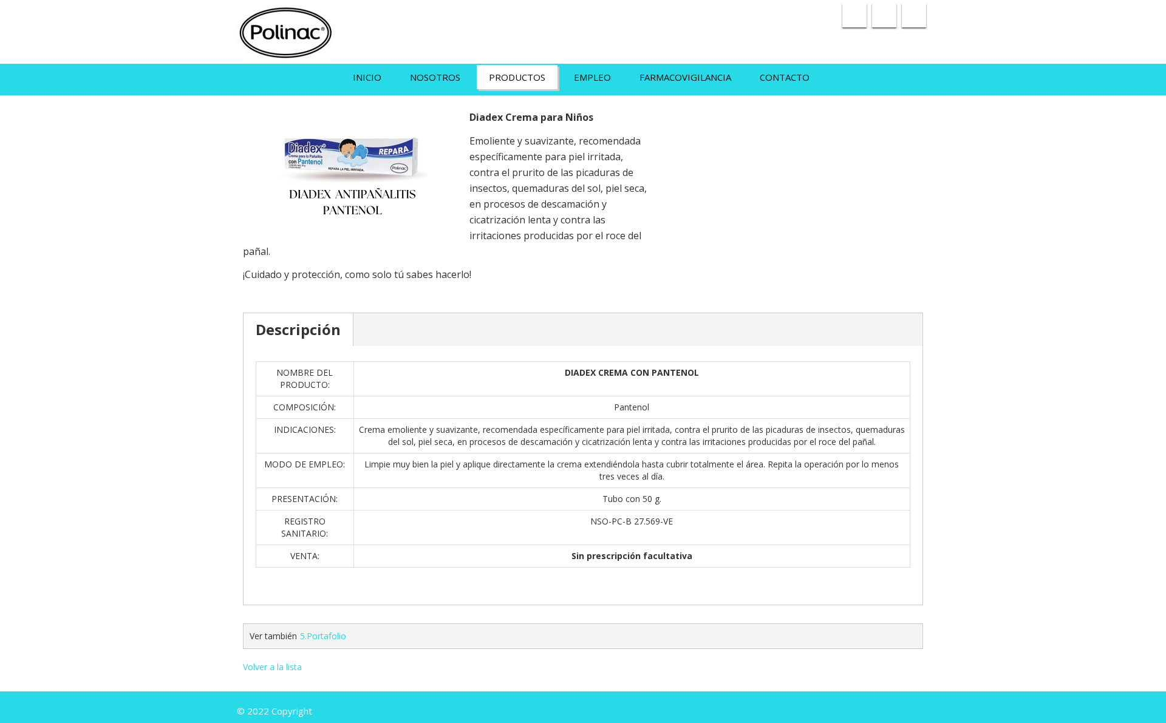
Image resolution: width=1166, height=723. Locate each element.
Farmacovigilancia (685, 77)
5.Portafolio (323, 636)
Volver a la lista (272, 667)
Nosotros (435, 77)
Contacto (785, 77)
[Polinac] (285, 29)
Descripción (298, 329)
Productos (517, 77)
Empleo (592, 77)
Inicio (367, 77)
